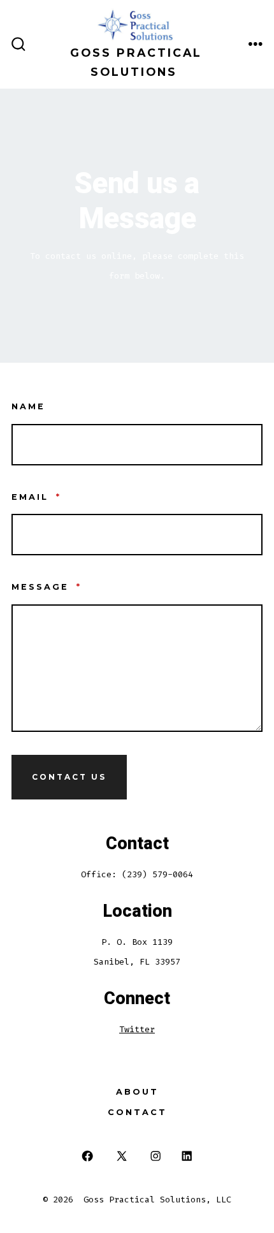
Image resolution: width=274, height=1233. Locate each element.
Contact (137, 1112)
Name (28, 406)
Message (46, 587)
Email (36, 497)
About (137, 1092)
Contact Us (69, 777)
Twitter (137, 1029)
